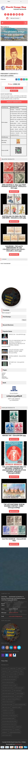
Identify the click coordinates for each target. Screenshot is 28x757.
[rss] (14, 14)
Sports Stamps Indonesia (8, 682)
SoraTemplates (18, 744)
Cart (3, 375)
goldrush (17, 729)
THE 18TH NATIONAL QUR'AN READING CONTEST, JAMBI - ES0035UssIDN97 (16, 351)
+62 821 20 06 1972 (13, 612)
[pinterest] (22, 14)
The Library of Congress (7, 710)
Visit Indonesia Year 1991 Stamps (9, 721)
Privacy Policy (5, 378)
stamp (21, 671)
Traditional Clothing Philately (9, 715)
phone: (3, 609)
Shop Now (15, 191)
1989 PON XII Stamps (19, 687)
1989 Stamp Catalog (13, 676)
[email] (17, 14)
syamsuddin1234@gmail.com (15, 616)
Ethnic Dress (19, 696)
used (24, 668)
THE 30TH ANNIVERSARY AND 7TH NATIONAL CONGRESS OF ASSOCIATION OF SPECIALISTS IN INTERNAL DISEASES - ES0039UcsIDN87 (14, 343)
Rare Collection (6, 707)
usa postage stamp (6, 735)
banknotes (18, 726)
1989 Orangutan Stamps (7, 687)
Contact (4, 373)
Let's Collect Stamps (12, 673)
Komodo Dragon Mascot (8, 701)
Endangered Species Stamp (8, 696)
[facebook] (8, 14)
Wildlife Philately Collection (9, 724)
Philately (21, 673)
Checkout (14, 90)
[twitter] (5, 14)
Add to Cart (10, 87)
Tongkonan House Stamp (8, 712)
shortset (4, 676)
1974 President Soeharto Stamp (9, 685)
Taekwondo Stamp (16, 707)
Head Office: (4, 596)
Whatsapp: (3, 612)
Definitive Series (19, 693)
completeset (13, 668)
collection (5, 668)
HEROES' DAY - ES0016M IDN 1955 (17, 334)
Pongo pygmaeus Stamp (19, 704)
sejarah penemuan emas (14, 732)
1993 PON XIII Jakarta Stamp (8, 693)
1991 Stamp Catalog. (6, 690)
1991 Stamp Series (17, 690)
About (3, 374)
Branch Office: (3, 604)
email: (2, 616)
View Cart (19, 87)
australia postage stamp (8, 726)
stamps (19, 668)
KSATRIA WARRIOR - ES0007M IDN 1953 (14, 539)
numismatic (4, 732)
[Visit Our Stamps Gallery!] (14, 296)
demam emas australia (7, 729)
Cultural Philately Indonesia (9, 679)
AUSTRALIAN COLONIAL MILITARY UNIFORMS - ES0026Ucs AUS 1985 (14, 217)
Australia (15, 671)
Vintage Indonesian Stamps (8, 718)
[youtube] (19, 14)
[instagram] (11, 14)
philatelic (4, 671)
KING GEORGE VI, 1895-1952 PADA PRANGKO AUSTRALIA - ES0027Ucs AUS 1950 (14, 186)
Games (3, 673)
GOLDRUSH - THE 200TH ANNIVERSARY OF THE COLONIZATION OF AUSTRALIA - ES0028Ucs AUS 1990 (14, 248)
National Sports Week (7, 704)
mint (10, 671)
